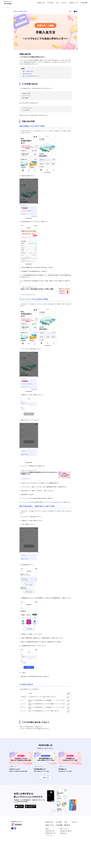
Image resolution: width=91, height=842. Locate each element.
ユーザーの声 (50, 2)
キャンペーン (64, 2)
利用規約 (47, 828)
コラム (57, 2)
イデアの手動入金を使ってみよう (32, 76)
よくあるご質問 (84, 2)
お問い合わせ (67, 825)
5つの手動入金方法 (29, 71)
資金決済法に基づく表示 (50, 831)
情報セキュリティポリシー (65, 828)
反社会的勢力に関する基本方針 (65, 831)
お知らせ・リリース (74, 2)
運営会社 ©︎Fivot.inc (63, 833)
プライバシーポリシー (50, 835)
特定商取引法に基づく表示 (50, 833)
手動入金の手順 (28, 73)
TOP (3, 7)
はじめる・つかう (41, 2)
